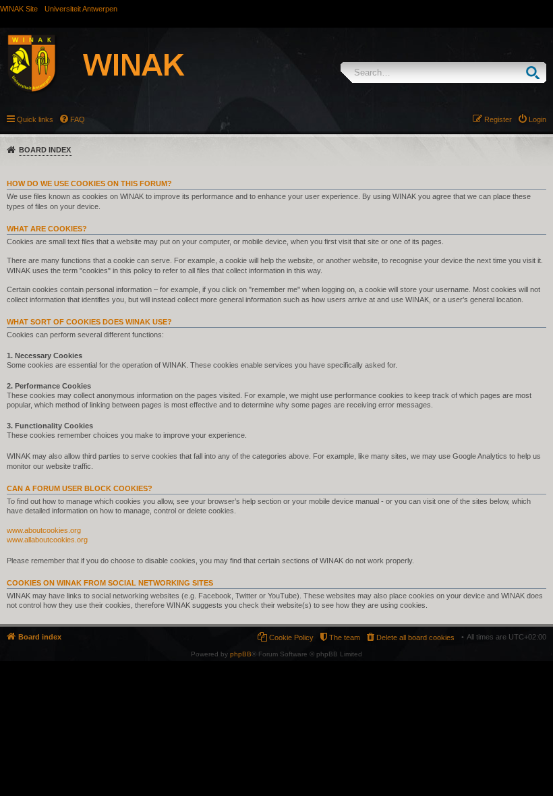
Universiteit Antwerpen (81, 9)
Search (535, 72)
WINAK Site (19, 9)
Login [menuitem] (537, 119)
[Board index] (110, 65)
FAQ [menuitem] (77, 119)
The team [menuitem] (344, 637)
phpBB (241, 654)
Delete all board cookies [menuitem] (415, 637)
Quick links (35, 119)
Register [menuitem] (498, 119)
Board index (45, 150)
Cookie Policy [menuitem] (291, 637)
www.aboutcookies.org (44, 530)
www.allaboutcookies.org (47, 540)
